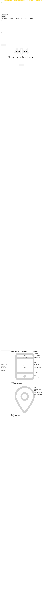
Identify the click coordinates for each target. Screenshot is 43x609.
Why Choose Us (26, 359)
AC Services (36, 353)
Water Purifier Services (38, 372)
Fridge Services (37, 357)
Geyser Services (37, 359)
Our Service (25, 357)
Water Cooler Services (38, 370)
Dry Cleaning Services (38, 355)
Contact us (25, 374)
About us (24, 355)
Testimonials (25, 361)
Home (24, 353)
